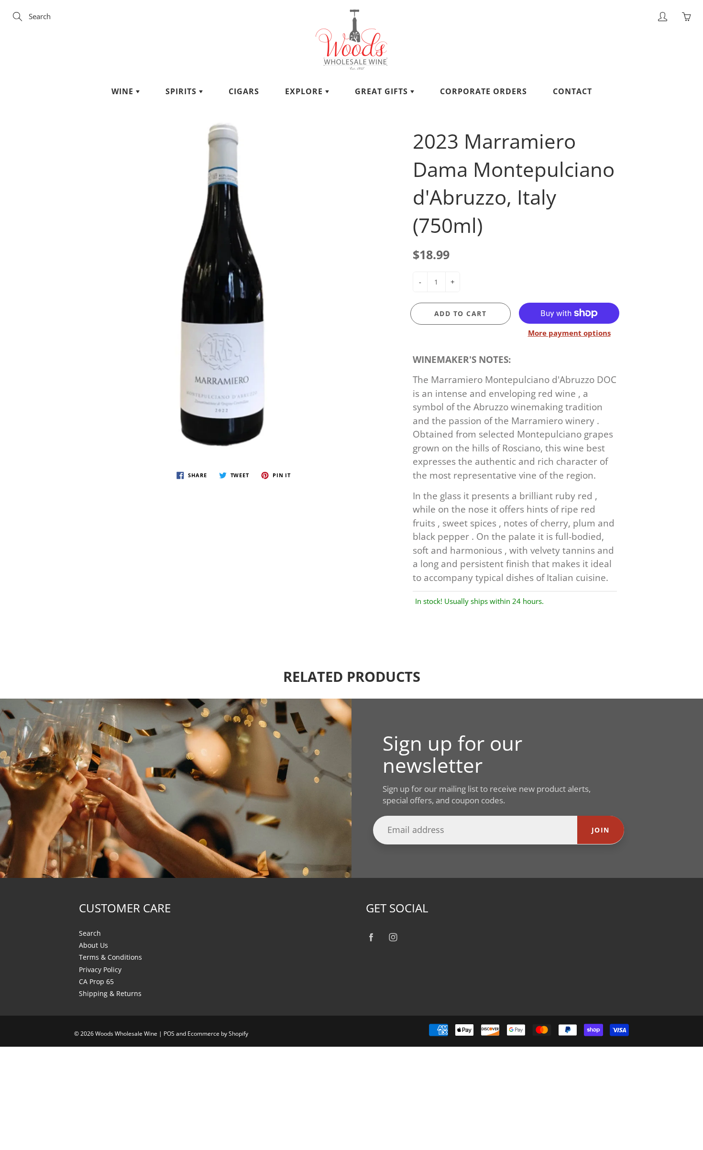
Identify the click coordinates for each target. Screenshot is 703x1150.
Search (90, 933)
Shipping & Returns (110, 993)
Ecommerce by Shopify (217, 1034)
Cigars (244, 91)
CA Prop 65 (96, 981)
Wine (123, 91)
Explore (305, 91)
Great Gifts (382, 91)
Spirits (182, 91)
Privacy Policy (100, 969)
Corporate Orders (483, 91)
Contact (572, 91)
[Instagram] (392, 937)
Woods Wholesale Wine (126, 1034)
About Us (93, 945)
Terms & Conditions (110, 957)
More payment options (569, 333)
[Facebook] (370, 937)
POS (169, 1034)
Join (601, 829)
